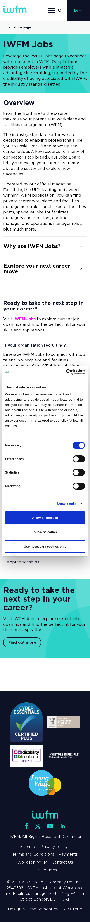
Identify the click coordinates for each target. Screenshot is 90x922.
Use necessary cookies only (45, 546)
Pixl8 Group (71, 909)
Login (78, 10)
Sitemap (28, 846)
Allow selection (45, 532)
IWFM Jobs (24, 319)
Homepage (22, 27)
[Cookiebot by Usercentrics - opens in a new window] (66, 372)
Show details (66, 504)
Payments (68, 854)
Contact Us (62, 862)
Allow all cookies (45, 518)
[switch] (79, 458)
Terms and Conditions (33, 854)
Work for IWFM (32, 862)
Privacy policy (54, 846)
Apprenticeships (23, 562)
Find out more (22, 642)
